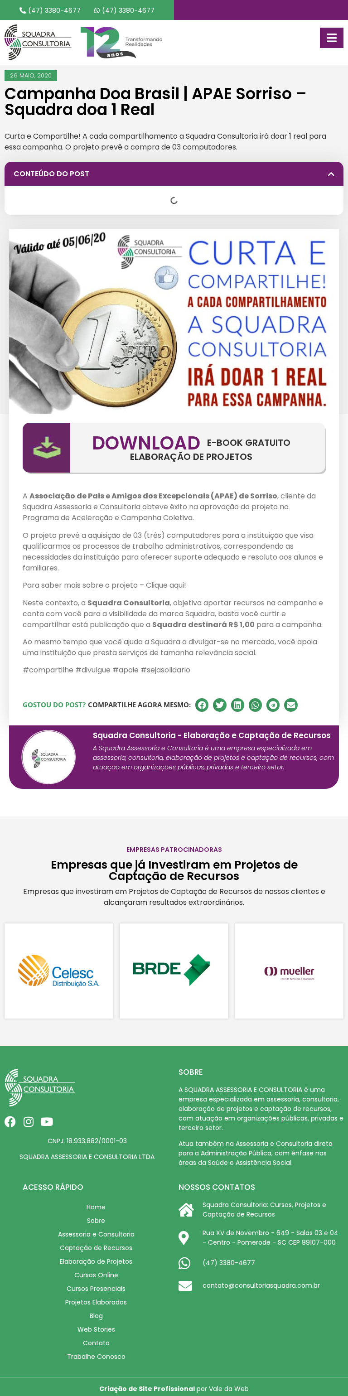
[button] (331, 174)
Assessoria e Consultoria (96, 1234)
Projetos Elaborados (96, 1302)
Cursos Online (96, 1275)
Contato (96, 1343)
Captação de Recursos (96, 1247)
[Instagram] (28, 1121)
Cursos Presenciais (96, 1288)
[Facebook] (10, 1121)
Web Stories (96, 1329)
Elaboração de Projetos (96, 1261)
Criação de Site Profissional (147, 1388)
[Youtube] (46, 1121)
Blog (96, 1315)
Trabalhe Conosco (96, 1356)
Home (96, 1207)
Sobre (96, 1220)
